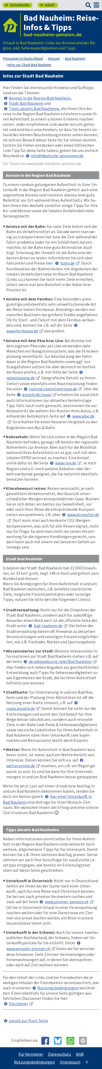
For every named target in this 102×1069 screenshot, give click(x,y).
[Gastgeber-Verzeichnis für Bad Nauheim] (12, 25)
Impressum (70, 1062)
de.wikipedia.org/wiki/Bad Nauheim (60, 661)
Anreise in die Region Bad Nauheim (40, 98)
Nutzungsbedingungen (57, 987)
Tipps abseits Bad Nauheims (34, 108)
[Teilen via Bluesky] (60, 1041)
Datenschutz (59, 1054)
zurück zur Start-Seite (28, 1020)
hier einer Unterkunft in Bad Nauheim (47, 799)
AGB (80, 1054)
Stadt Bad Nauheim (26, 103)
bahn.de (67, 263)
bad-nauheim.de (48, 625)
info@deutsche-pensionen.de (57, 155)
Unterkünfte (17, 5)
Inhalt (47, 5)
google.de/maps (37, 394)
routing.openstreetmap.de (53, 388)
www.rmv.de (65, 462)
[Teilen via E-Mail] (85, 1041)
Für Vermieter (31, 1054)
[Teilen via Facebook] (47, 1041)
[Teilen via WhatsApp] (72, 1041)
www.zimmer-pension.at (67, 901)
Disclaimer (18, 1003)
